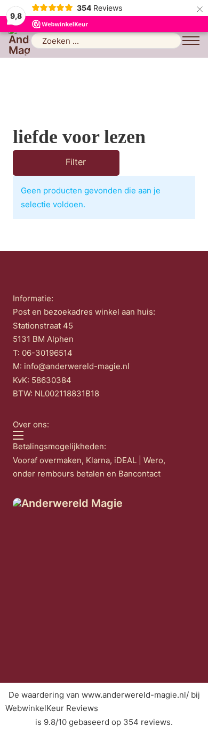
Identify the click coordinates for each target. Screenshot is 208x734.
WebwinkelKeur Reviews (51, 708)
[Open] (51, 163)
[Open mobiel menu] (190, 40)
